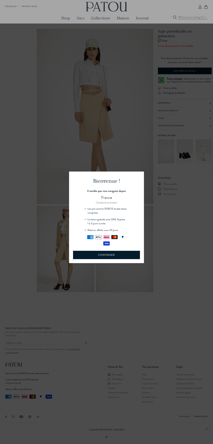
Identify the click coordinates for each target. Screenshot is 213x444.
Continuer (106, 255)
